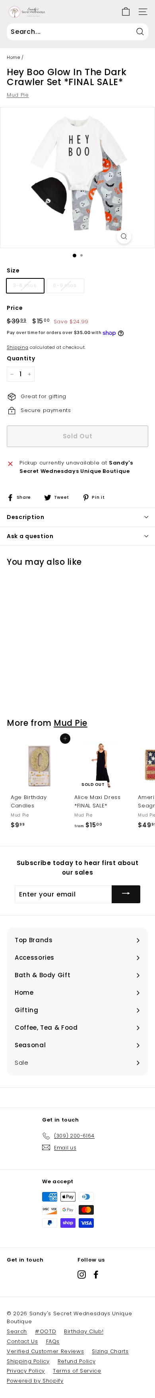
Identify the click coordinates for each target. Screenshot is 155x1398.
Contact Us (22, 1341)
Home (13, 57)
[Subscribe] (126, 894)
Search (17, 1331)
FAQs (53, 1341)
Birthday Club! (83, 1331)
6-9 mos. (65, 285)
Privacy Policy (26, 1371)
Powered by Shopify (35, 1380)
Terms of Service (77, 1371)
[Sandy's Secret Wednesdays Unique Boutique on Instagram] (82, 1274)
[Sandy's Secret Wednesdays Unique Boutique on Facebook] (96, 1274)
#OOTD (45, 1331)
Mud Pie (18, 95)
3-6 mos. (25, 285)
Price (15, 308)
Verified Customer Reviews (45, 1351)
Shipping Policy (28, 1361)
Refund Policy (76, 1361)
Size (13, 270)
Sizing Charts (110, 1351)
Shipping (17, 347)
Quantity (21, 358)
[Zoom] (124, 236)
